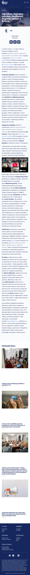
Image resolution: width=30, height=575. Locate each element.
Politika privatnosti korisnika (7, 549)
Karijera (3, 530)
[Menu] (27, 2)
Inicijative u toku (5, 537)
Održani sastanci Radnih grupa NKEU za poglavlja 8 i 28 (13, 384)
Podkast (17, 539)
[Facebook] (10, 555)
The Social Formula (21, 573)
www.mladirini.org (12, 321)
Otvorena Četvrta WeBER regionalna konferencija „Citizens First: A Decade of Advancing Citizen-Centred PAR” (13, 425)
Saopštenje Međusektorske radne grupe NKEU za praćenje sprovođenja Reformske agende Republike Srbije (14, 514)
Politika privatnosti (6, 548)
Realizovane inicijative (6, 539)
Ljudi (3, 531)
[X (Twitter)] (13, 555)
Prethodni (18, 530)
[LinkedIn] (18, 555)
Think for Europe (8, 64)
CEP (11, 31)
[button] (11, 42)
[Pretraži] (25, 2)
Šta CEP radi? (4, 528)
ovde (16, 88)
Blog (17, 540)
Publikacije (18, 537)
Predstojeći (18, 528)
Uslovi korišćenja (5, 546)
